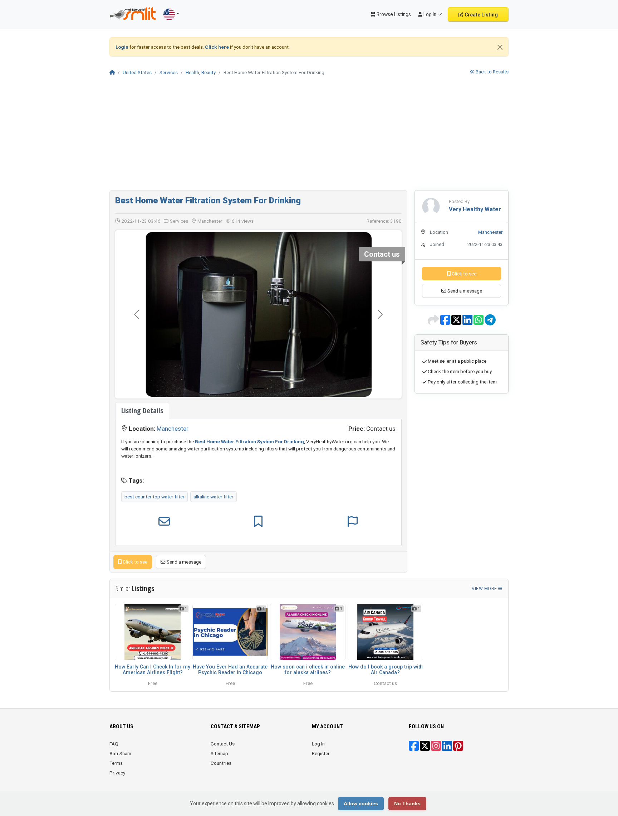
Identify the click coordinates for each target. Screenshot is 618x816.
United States (137, 72)
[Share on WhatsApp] (479, 322)
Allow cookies (361, 803)
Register (321, 753)
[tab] (142, 410)
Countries (221, 763)
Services (169, 72)
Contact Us (223, 744)
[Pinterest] (458, 748)
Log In (318, 744)
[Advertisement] (309, 136)
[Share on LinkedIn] (468, 322)
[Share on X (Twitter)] (456, 322)
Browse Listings (393, 14)
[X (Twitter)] (425, 748)
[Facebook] (414, 748)
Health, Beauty (201, 72)
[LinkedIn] (447, 748)
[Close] (500, 47)
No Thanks (407, 803)
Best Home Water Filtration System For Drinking (208, 200)
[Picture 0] (258, 389)
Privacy (117, 773)
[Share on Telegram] (490, 322)
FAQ (113, 744)
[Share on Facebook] (445, 322)
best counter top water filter (154, 496)
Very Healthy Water (475, 209)
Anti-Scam (120, 753)
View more (485, 588)
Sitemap (219, 753)
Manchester (172, 428)
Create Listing (481, 15)
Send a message (183, 562)
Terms (116, 763)
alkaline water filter (213, 496)
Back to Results (492, 71)
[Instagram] (436, 748)
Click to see (134, 562)
